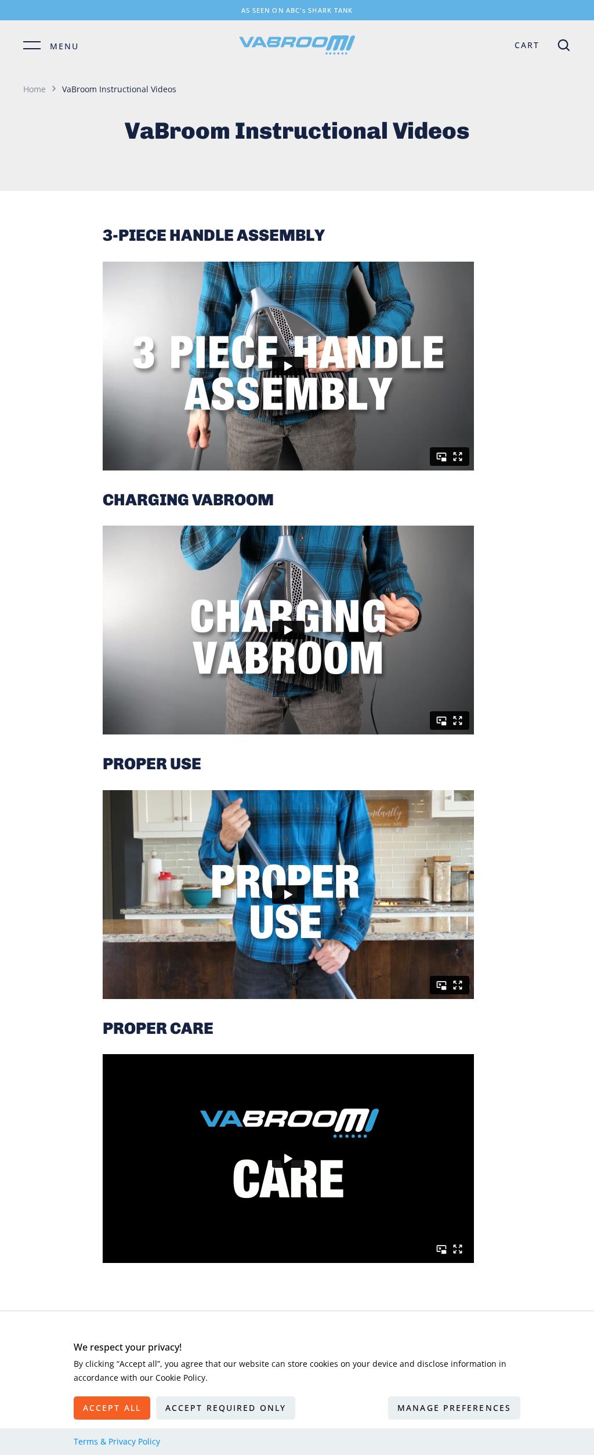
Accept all (112, 1407)
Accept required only (225, 1407)
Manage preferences (454, 1407)
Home (34, 89)
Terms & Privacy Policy (117, 1441)
